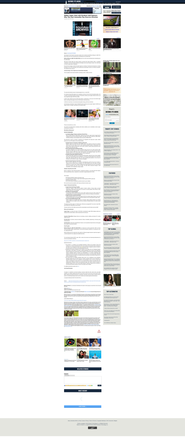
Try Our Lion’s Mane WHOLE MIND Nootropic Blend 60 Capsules (75, 300)
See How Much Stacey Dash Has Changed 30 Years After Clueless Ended (94, 119)
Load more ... (83, 406)
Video (103, 3)
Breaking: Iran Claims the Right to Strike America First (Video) (111, 194)
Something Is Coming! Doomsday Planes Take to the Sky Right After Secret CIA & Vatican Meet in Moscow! (112, 158)
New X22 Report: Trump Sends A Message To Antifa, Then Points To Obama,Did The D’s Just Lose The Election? (112, 191)
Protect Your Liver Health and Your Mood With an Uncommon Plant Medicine (112, 311)
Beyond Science (80, 3)
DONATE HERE (107, 7)
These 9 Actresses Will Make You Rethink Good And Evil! (111, 286)
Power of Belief (86, 3)
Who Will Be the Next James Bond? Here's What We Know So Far (111, 49)
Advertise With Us (74, 420)
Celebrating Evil (107, 320)
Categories (117, 3)
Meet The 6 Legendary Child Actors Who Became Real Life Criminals (94, 86)
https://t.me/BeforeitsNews (108, 102)
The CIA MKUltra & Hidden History (110, 322)
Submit (112, 123)
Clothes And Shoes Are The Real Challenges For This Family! (70, 361)
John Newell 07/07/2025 (71, 53)
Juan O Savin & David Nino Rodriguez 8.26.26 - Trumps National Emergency (112, 132)
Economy (73, 3)
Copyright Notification (101, 420)
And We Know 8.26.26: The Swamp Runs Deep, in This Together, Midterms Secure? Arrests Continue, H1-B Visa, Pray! (111, 139)
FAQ (80, 420)
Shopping (113, 3)
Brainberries (65, 87)
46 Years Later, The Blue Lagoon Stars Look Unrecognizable (111, 61)
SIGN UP (107, 114)
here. (78, 266)
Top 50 (106, 3)
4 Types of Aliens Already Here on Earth (111, 308)
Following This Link (68, 326)
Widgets (115, 420)
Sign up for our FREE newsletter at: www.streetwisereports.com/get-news (76, 240)
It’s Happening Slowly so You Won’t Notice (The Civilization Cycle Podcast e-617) (111, 297)
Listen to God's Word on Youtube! (112, 29)
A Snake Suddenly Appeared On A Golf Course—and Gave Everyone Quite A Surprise (70, 349)
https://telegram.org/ (116, 99)
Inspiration (97, 3)
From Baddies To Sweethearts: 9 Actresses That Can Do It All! (82, 86)
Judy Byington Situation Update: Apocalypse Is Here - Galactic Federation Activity (111, 136)
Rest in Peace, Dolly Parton (109, 294)
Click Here (73, 291)
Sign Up (119, 1)
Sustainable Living (92, 3)
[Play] (112, 20)
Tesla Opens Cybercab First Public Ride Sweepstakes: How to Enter (111, 317)
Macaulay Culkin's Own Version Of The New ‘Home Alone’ (107, 224)
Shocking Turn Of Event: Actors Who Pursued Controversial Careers (70, 119)
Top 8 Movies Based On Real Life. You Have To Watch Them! (94, 349)
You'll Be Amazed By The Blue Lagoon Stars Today (82, 361)
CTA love (90, 359)
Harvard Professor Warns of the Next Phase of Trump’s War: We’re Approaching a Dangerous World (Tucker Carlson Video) (112, 265)
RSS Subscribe (110, 420)
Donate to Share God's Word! (112, 31)
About (69, 420)
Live (100, 3)
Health (76, 3)
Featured (69, 3)
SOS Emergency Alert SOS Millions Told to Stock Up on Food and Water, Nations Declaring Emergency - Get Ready (111, 154)
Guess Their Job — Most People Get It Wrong (115, 224)
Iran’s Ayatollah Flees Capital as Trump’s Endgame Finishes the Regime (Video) (111, 268)
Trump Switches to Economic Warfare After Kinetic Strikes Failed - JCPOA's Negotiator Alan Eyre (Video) (111, 255)
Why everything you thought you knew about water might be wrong (112, 73)
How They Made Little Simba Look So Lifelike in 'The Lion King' (82, 349)
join (69, 288)
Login (117, 1)
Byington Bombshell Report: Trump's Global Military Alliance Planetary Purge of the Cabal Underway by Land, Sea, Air (112, 146)
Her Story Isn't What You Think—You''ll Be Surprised (69, 86)
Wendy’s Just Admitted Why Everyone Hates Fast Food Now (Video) (111, 181)
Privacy (87, 420)
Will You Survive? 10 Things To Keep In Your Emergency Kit (111, 85)
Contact (83, 420)
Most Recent (110, 3)
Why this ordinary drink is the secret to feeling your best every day (95, 361)
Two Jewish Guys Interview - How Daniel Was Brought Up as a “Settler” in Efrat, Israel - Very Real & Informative (112, 301)
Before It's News (74, 1)
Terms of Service (92, 420)
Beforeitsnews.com (72, 6)
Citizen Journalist (87, 291)
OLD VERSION (116, 7)
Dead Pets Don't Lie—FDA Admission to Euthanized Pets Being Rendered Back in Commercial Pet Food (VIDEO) (111, 201)
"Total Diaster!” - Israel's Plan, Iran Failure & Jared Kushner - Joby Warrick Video (111, 184)
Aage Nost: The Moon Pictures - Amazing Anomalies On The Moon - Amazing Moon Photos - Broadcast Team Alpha (111, 208)
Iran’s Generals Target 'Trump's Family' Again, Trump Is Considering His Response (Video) (112, 198)
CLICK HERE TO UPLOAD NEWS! (116, 12)
